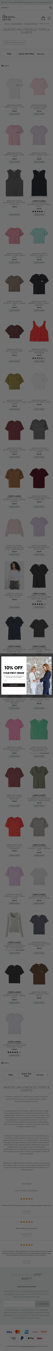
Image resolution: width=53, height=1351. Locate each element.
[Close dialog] (50, 658)
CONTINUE (14, 685)
